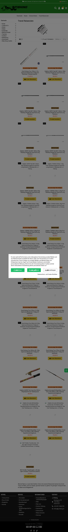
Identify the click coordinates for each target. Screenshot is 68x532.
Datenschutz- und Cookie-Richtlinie (47, 274)
